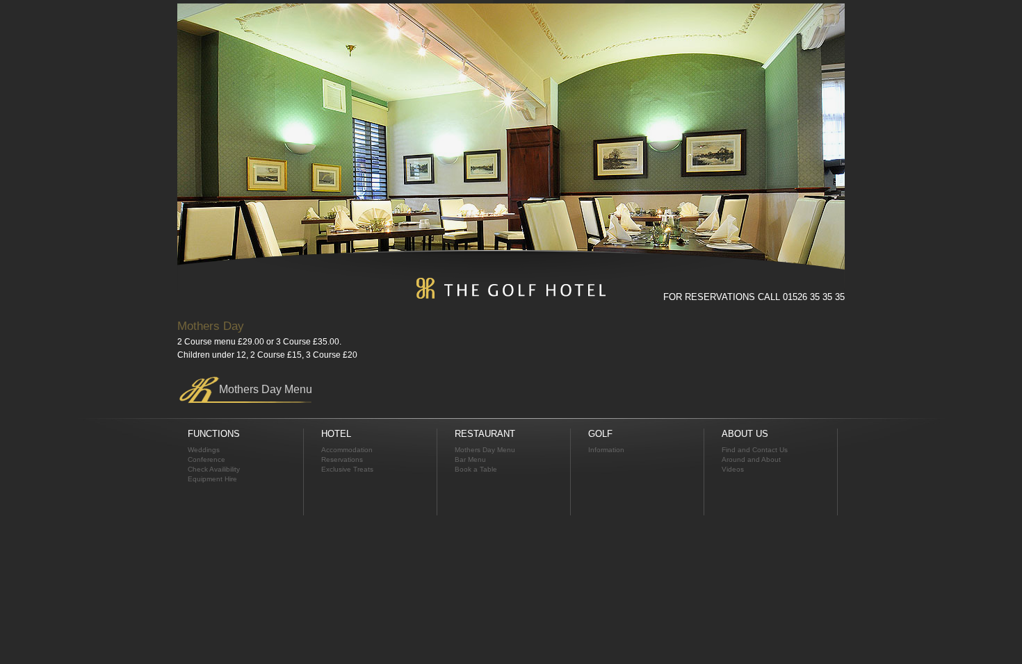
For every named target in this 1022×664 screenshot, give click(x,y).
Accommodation (347, 450)
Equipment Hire (212, 479)
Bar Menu (470, 459)
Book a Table (476, 469)
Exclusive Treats (347, 469)
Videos (733, 469)
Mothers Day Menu (265, 389)
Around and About (751, 459)
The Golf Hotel (511, 288)
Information (606, 450)
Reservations (342, 459)
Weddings (204, 450)
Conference (206, 459)
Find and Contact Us (755, 450)
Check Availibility (214, 469)
